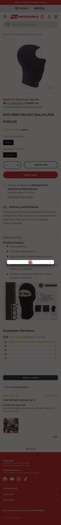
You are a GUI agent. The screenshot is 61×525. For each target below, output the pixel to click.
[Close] (50, 263)
